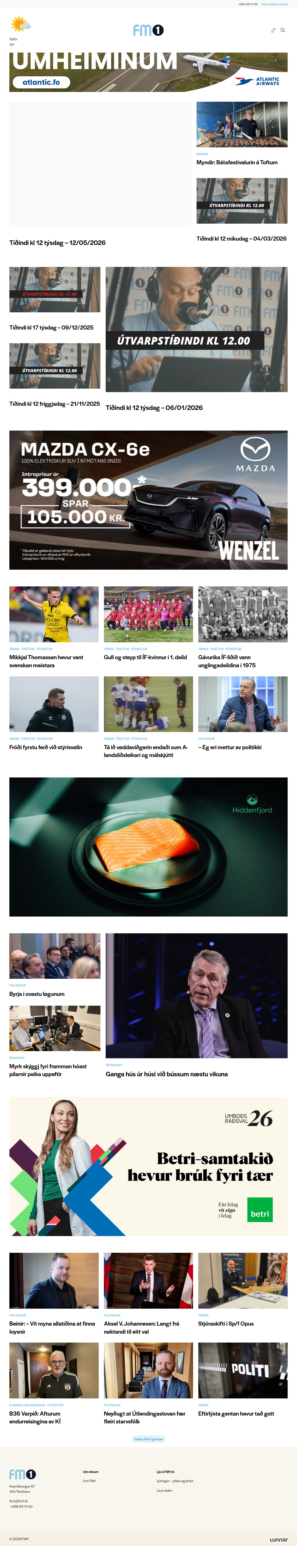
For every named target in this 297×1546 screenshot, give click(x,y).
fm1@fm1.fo (18, 1501)
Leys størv (164, 1490)
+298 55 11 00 (247, 4)
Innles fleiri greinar (148, 1438)
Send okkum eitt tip (275, 4)
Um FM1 (89, 1480)
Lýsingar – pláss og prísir (175, 1480)
